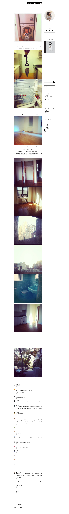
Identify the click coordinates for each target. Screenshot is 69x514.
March (46, 126)
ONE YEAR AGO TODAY (48, 100)
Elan (16, 384)
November (47, 94)
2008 (46, 131)
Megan (16, 472)
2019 (45, 86)
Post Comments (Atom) (19, 507)
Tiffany (16, 395)
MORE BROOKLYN (47, 112)
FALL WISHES (47, 111)
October (47, 95)
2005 (46, 133)
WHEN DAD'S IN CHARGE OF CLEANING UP (49, 116)
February (47, 127)
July (46, 122)
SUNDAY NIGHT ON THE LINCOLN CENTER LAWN (49, 108)
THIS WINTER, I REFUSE (48, 107)
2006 (46, 132)
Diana (16, 412)
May (46, 124)
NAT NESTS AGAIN (47, 101)
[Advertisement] (49, 66)
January (47, 128)
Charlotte (17, 400)
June (46, 123)
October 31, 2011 (18, 384)
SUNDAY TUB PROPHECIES (48, 114)
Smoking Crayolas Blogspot (18, 433)
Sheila (16, 450)
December (47, 93)
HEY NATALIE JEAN (30, 512)
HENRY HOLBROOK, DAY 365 (49, 99)
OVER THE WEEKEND (48, 119)
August (47, 121)
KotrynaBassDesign (42, 512)
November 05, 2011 (21, 489)
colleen (16, 436)
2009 (46, 130)
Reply (16, 386)
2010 (46, 129)
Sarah (16, 405)
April (46, 125)
